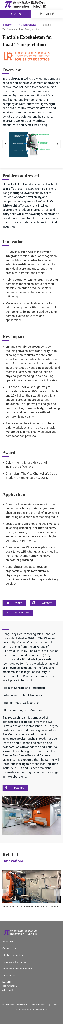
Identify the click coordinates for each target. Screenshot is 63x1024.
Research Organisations (17, 968)
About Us (8, 941)
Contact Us (9, 948)
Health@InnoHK (9, 986)
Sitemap (55, 1005)
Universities (9, 975)
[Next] (57, 892)
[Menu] (56, 5)
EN (47, 13)
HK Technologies (27, 24)
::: (3, 24)
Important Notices (39, 1005)
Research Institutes (14, 962)
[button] (14, 603)
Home (8, 24)
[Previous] (5, 144)
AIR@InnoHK (8, 990)
